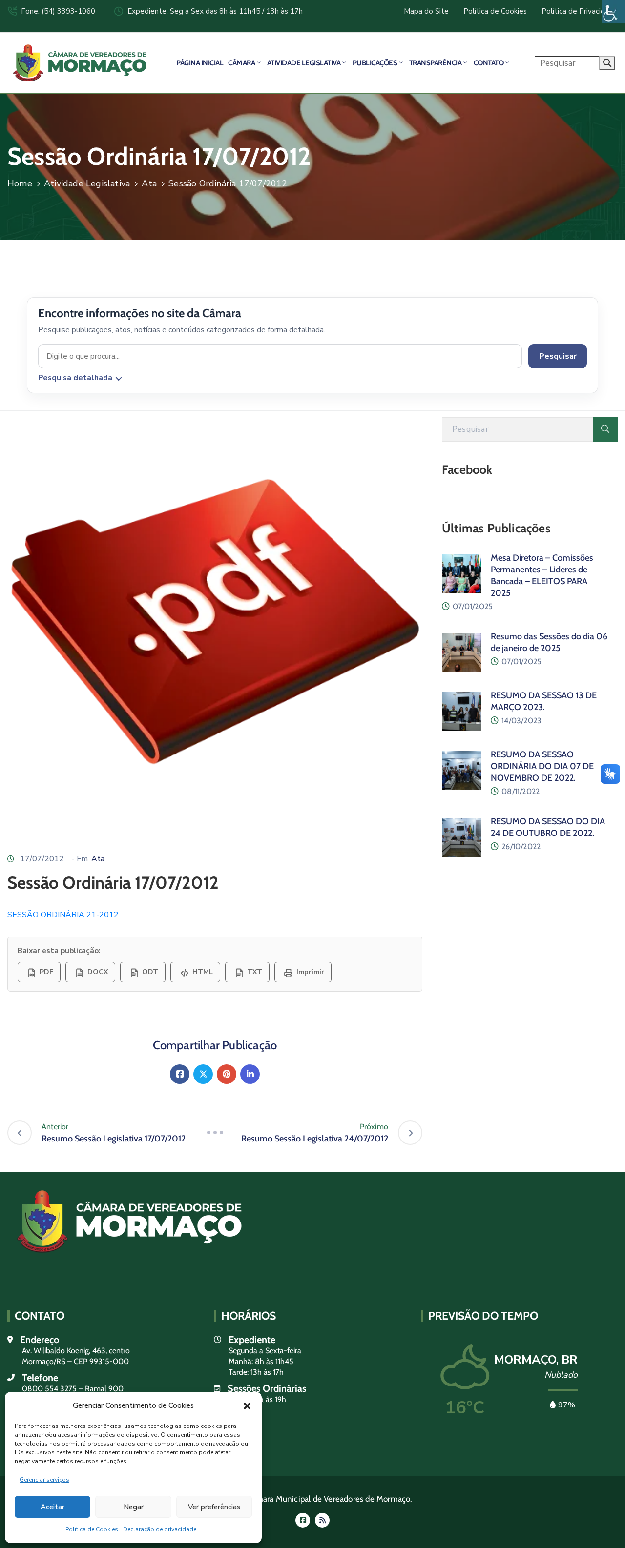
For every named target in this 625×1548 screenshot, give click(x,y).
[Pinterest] (226, 1074)
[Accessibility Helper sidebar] (613, 11)
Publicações (375, 63)
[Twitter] (203, 1074)
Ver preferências (214, 1507)
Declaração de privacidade (159, 1529)
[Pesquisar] (605, 429)
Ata (149, 183)
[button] (247, 1405)
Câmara (241, 63)
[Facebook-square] (302, 1520)
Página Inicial (199, 63)
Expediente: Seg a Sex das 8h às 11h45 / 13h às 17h (215, 11)
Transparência (435, 63)
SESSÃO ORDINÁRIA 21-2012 (63, 914)
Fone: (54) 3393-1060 (58, 11)
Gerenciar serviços (44, 1480)
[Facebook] (179, 1074)
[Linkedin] (250, 1074)
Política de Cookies (91, 1529)
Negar (134, 1507)
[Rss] (322, 1520)
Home (19, 183)
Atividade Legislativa (304, 63)
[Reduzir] (215, 1132)
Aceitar (52, 1507)
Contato (489, 63)
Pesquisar (558, 356)
